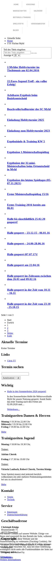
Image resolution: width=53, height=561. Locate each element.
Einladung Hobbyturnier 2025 (25, 119)
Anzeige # (9, 55)
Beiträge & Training (22, 17)
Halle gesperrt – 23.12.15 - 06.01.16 (28, 232)
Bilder (16, 30)
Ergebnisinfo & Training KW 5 (26, 141)
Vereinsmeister (38, 24)
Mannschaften (19, 11)
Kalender (38, 11)
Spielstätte (18, 24)
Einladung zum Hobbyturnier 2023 (28, 130)
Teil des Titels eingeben (15, 49)
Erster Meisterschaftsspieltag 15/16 (28, 194)
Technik (11, 499)
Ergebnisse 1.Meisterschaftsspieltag (28, 152)
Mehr (3, 432)
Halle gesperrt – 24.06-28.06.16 (26, 243)
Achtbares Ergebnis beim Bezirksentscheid (22, 97)
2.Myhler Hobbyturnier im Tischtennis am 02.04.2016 (23, 69)
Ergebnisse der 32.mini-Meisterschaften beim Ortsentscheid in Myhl (28, 166)
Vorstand (30, 4)
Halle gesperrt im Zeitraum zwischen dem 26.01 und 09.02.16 (29, 277)
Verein (10, 497)
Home (16, 4)
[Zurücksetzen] (35, 53)
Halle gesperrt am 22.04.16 (23, 265)
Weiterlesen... (13, 409)
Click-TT (11, 360)
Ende (9, 336)
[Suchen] (32, 53)
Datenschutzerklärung (17, 514)
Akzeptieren (5, 557)
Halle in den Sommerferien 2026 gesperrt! (26, 391)
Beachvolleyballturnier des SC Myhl (29, 109)
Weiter (10, 333)
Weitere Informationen (10, 559)
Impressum (12, 512)
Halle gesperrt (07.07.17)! (22, 254)
